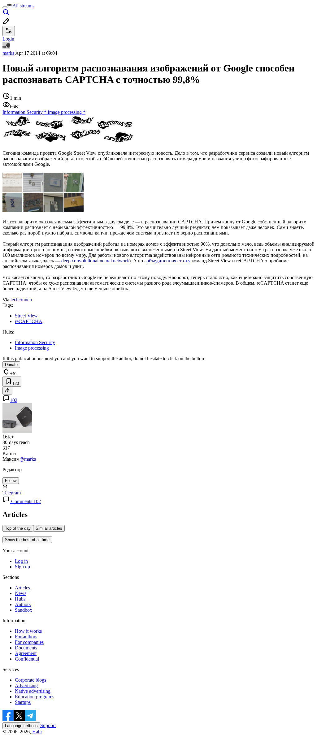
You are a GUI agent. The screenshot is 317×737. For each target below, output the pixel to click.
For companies (29, 642)
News (20, 593)
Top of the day (18, 528)
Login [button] (8, 38)
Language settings (21, 725)
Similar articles (49, 528)
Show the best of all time (27, 539)
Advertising (26, 685)
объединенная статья (168, 260)
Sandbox (23, 610)
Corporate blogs (30, 680)
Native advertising (32, 691)
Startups (23, 702)
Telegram (11, 492)
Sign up (22, 566)
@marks (28, 459)
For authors (26, 636)
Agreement (26, 653)
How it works (28, 631)
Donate (11, 364)
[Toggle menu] (4, 7)
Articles (22, 587)
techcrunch (21, 299)
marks (8, 53)
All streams (23, 5)
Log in (21, 561)
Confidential (27, 659)
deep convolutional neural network (95, 260)
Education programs (34, 696)
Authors (23, 604)
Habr (36, 731)
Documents (26, 647)
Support (48, 725)
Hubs (20, 598)
